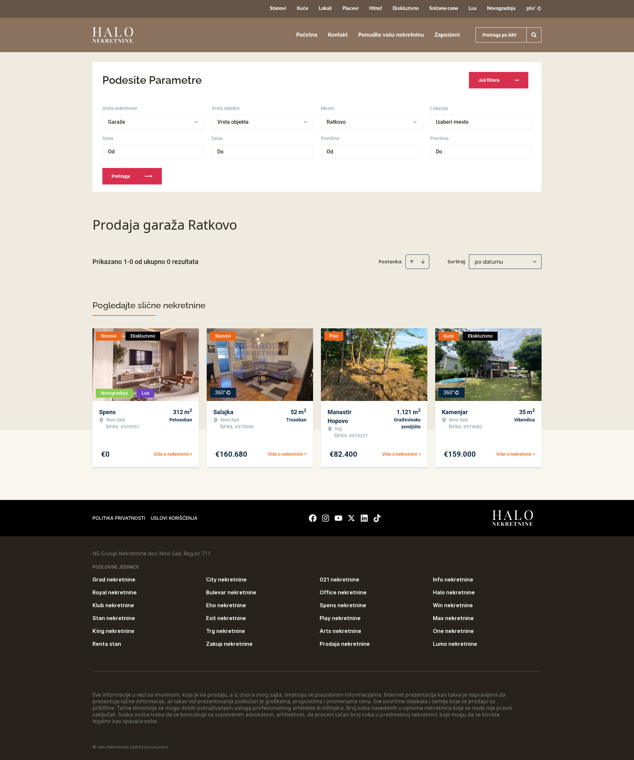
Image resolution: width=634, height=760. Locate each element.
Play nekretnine (340, 618)
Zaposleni (447, 35)
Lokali (325, 8)
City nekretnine (226, 579)
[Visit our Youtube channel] (338, 518)
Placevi (350, 8)
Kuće (302, 8)
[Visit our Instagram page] (326, 518)
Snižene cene (443, 8)
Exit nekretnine (226, 618)
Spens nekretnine (343, 605)
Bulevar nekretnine (231, 592)
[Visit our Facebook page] (313, 518)
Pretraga (121, 176)
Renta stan (106, 644)
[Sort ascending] (412, 262)
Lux (472, 8)
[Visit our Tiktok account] (377, 518)
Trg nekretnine (225, 631)
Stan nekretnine (113, 618)
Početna (306, 35)
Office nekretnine (343, 592)
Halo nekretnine (454, 592)
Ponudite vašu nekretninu (391, 35)
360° (531, 8)
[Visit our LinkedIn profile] (364, 518)
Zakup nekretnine (229, 644)
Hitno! (375, 8)
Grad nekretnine (113, 579)
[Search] (534, 35)
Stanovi (278, 8)
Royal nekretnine (114, 592)
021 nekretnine (339, 579)
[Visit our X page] (351, 518)
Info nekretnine (453, 579)
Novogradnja (501, 8)
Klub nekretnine (113, 605)
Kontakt (338, 35)
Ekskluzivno (406, 8)
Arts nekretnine (340, 631)
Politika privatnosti (118, 518)
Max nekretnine (453, 618)
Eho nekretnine (226, 605)
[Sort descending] (423, 262)
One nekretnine (453, 631)
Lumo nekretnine (455, 644)
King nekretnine (113, 631)
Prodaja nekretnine (345, 644)
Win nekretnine (453, 605)
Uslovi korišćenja (174, 518)
